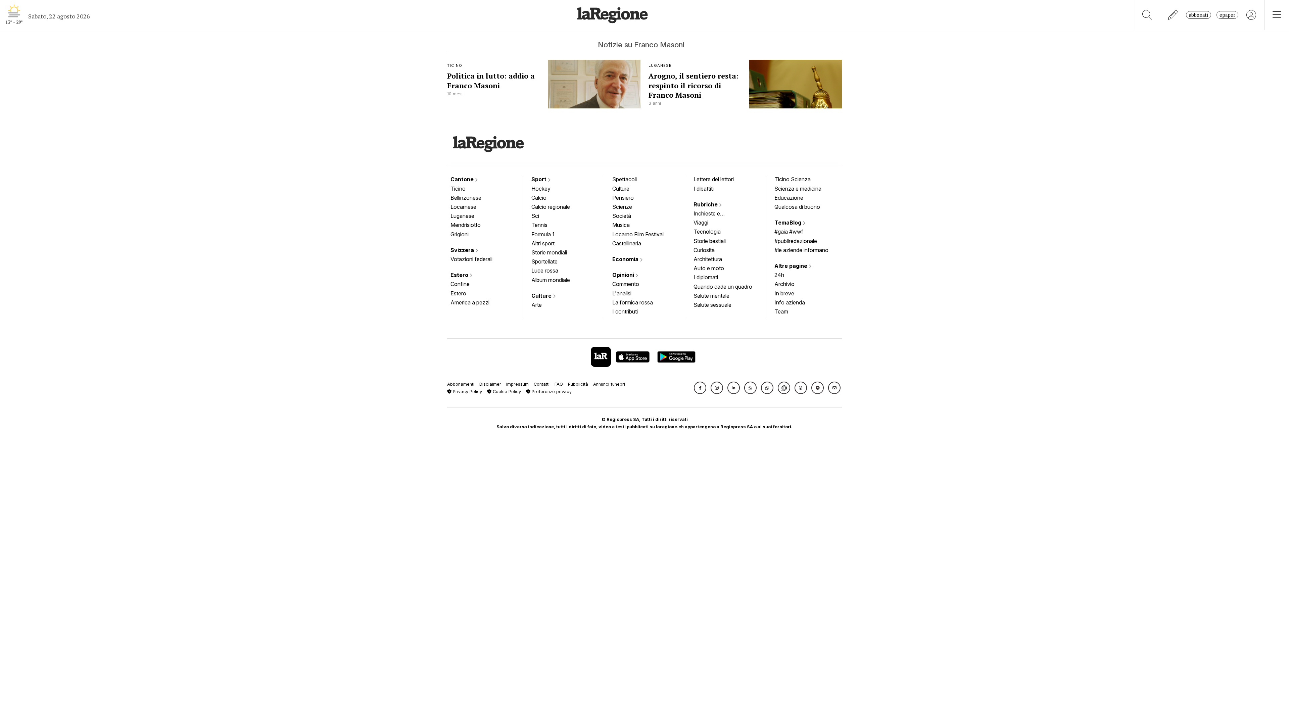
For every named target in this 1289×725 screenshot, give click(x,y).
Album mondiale (550, 280)
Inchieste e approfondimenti (713, 214)
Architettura (708, 259)
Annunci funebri (609, 384)
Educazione (788, 197)
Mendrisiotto (465, 225)
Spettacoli (624, 179)
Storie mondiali (549, 252)
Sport (539, 179)
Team (781, 311)
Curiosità (704, 250)
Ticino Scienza (792, 179)
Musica (621, 225)
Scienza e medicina (797, 188)
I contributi (625, 311)
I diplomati (706, 277)
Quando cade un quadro (723, 286)
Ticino (458, 188)
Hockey (541, 188)
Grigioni (459, 234)
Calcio (538, 197)
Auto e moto (709, 268)
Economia (626, 259)
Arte (536, 304)
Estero (460, 275)
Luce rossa (544, 270)
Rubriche (706, 204)
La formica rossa (632, 302)
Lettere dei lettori (714, 179)
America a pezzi (469, 302)
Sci (535, 215)
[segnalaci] (1173, 15)
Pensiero (623, 197)
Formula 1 (543, 234)
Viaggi (701, 222)
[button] (700, 388)
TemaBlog (788, 222)
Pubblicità (578, 384)
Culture (542, 295)
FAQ (559, 384)
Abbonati (1198, 15)
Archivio (784, 284)
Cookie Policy (506, 391)
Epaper (1227, 15)
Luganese (462, 215)
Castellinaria (626, 243)
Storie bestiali (710, 241)
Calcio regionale (550, 206)
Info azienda (789, 302)
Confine (460, 284)
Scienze (622, 206)
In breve (784, 293)
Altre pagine (791, 265)
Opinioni (623, 275)
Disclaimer (490, 384)
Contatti (542, 384)
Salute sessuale (712, 304)
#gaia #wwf (788, 231)
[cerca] (1147, 15)
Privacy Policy (466, 391)
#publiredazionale (795, 241)
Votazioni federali (471, 259)
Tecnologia (707, 231)
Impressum (517, 384)
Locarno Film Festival (638, 234)
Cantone (462, 179)
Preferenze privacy (551, 391)
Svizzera (462, 250)
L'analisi (621, 293)
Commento (625, 284)
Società (621, 215)
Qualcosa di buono (797, 206)
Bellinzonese (465, 197)
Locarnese (463, 206)
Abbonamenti (460, 384)
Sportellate (544, 261)
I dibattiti (704, 188)
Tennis (539, 225)
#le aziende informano (801, 250)
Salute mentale (711, 295)
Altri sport (543, 243)
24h (779, 275)
